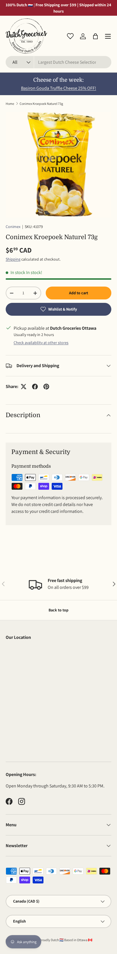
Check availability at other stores (41, 342)
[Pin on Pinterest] (46, 386)
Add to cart (78, 292)
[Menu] (108, 36)
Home (10, 103)
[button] (95, 36)
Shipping (13, 259)
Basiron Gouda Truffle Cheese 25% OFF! (58, 88)
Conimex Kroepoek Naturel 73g (41, 103)
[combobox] (58, 62)
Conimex (13, 226)
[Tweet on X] (23, 386)
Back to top (58, 610)
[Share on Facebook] (35, 386)
